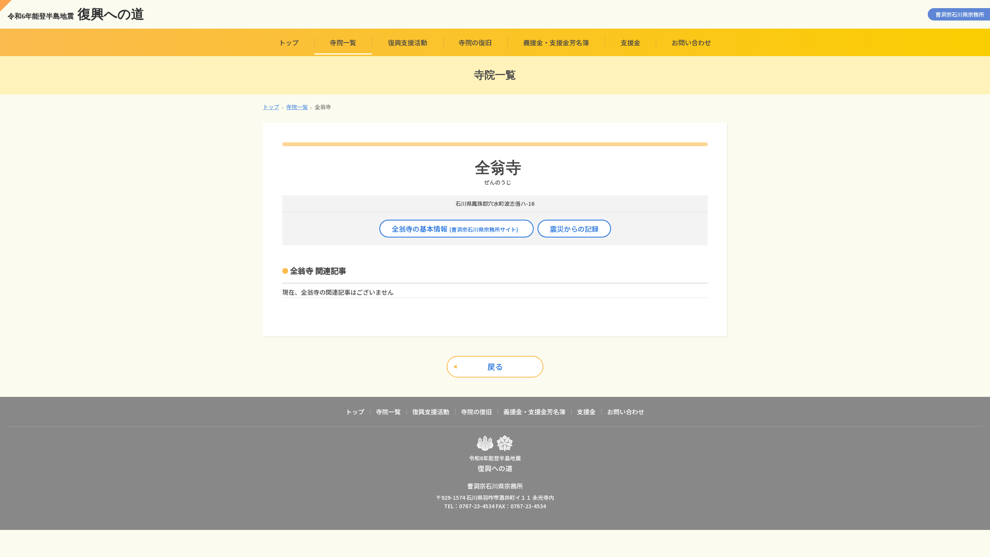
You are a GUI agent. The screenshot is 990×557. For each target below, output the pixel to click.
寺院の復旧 (475, 42)
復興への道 (76, 14)
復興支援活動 (407, 42)
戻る (495, 366)
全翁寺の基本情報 (455, 229)
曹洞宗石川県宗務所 (959, 14)
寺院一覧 (343, 42)
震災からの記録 (574, 229)
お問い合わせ (691, 42)
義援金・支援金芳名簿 (556, 42)
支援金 (630, 42)
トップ (289, 42)
